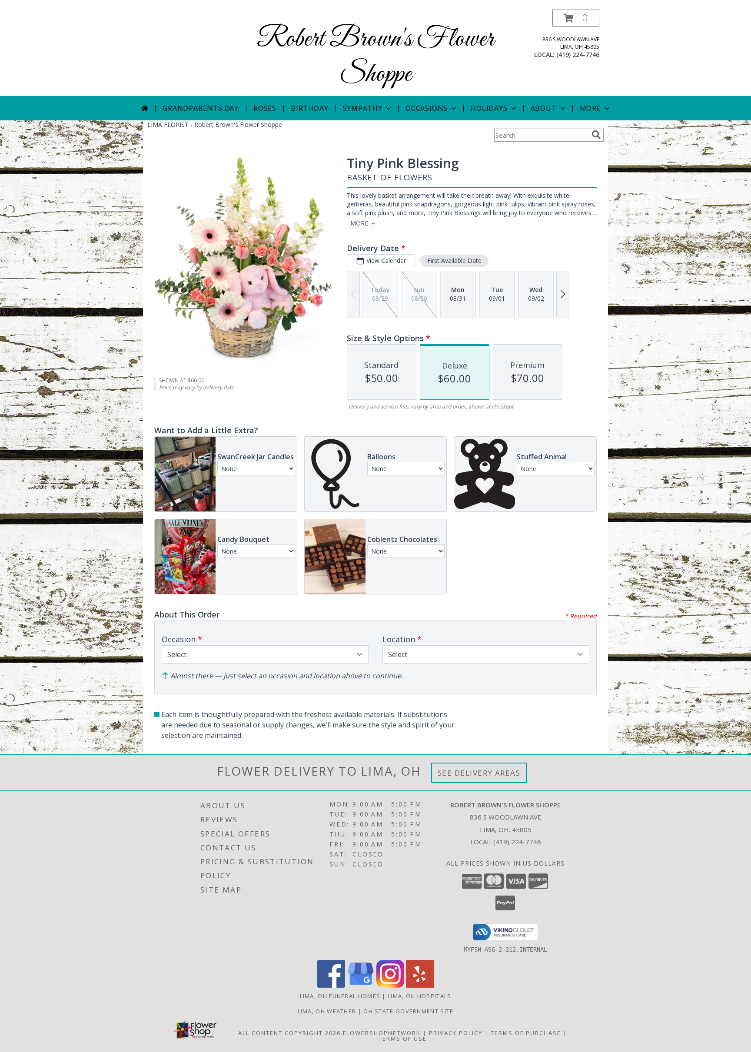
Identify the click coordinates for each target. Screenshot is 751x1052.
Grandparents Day (201, 108)
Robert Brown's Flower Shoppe (375, 57)
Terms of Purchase (526, 1033)
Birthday (309, 108)
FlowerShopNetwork (382, 1033)
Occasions (426, 108)
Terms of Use (403, 1038)
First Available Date (454, 260)
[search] (596, 134)
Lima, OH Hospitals (419, 996)
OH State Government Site (408, 1011)
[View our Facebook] (331, 985)
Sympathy (362, 108)
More (590, 108)
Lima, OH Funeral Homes (340, 996)
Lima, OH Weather (327, 1011)
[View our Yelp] (420, 985)
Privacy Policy (455, 1033)
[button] (575, 18)
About (544, 108)
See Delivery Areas (479, 773)
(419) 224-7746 (577, 54)
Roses (264, 108)
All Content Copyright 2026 (289, 1033)
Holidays (489, 108)
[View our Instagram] (390, 985)
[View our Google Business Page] (361, 985)
